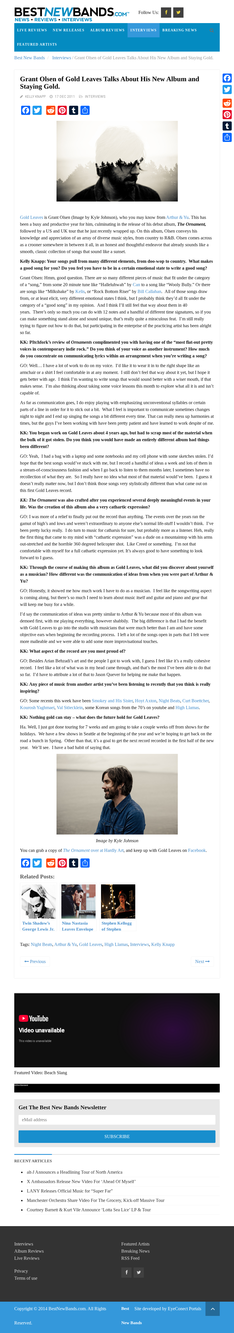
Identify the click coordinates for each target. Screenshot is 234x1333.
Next (200, 961)
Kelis (80, 291)
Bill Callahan (149, 291)
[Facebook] (227, 78)
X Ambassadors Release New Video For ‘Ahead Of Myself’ (81, 1181)
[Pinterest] (227, 114)
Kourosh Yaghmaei (37, 707)
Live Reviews (32, 30)
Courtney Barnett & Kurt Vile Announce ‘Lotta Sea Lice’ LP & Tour (89, 1209)
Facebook (197, 850)
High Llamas (187, 707)
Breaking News (179, 30)
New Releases (68, 30)
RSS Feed (130, 1258)
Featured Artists (37, 44)
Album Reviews (107, 30)
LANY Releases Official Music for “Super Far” (70, 1190)
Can (136, 284)
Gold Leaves (31, 217)
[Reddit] (227, 103)
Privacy (21, 1271)
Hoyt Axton (145, 700)
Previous (37, 961)
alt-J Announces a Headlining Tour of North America (74, 1172)
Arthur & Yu (177, 217)
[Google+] (227, 96)
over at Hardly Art (93, 850)
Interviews (143, 30)
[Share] (227, 137)
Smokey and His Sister (112, 700)
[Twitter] (227, 89)
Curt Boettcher (195, 700)
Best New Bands (29, 57)
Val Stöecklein (70, 707)
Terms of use (25, 1278)
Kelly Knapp (35, 97)
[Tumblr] (227, 126)
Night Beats (169, 700)
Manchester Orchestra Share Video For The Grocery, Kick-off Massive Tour (95, 1200)
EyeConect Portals (184, 1308)
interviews (139, 944)
